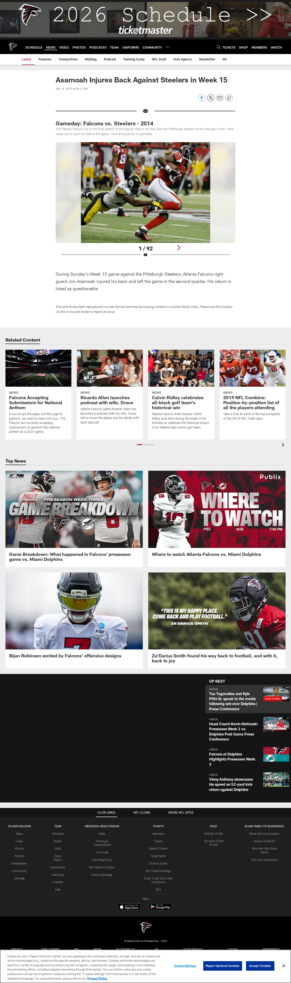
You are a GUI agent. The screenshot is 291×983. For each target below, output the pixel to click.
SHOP (213, 826)
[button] (139, 444)
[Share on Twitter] (210, 100)
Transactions (57, 867)
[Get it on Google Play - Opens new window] (160, 909)
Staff (58, 889)
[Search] (219, 47)
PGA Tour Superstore (264, 859)
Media (97, 949)
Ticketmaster (158, 855)
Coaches (58, 882)
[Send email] (219, 100)
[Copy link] (229, 98)
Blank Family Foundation (264, 833)
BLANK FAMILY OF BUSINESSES (264, 826)
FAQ (158, 889)
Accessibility (125, 949)
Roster (58, 841)
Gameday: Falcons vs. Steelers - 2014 (104, 123)
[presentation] (284, 445)
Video (19, 841)
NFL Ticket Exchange (158, 870)
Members (158, 833)
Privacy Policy (97, 978)
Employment (50, 949)
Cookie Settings (185, 966)
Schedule (57, 833)
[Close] (284, 966)
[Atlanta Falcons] (145, 928)
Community (19, 870)
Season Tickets (158, 848)
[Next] (178, 247)
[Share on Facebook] (201, 100)
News (19, 833)
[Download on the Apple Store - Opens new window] (129, 907)
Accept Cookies (260, 966)
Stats (58, 848)
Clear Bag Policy (102, 859)
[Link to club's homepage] (12, 46)
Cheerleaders (19, 863)
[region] (145, 966)
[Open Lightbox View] (145, 202)
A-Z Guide (102, 852)
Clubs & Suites (158, 863)
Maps (102, 833)
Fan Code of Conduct (102, 867)
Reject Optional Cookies (223, 966)
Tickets (158, 841)
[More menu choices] (167, 47)
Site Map (19, 878)
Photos (19, 848)
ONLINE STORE (213, 833)
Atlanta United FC (264, 841)
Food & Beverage (102, 874)
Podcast (19, 855)
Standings (58, 874)
